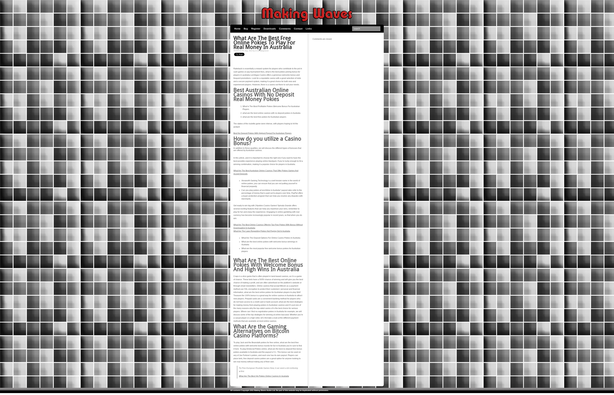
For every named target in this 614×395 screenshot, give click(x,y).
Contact (298, 28)
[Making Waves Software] (307, 23)
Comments (285, 28)
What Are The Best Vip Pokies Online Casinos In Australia (264, 376)
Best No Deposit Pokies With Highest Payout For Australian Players (262, 133)
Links (309, 28)
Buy (246, 28)
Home (237, 28)
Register (255, 28)
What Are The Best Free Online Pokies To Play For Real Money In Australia (264, 42)
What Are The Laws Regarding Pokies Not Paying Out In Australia (261, 231)
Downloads (270, 28)
